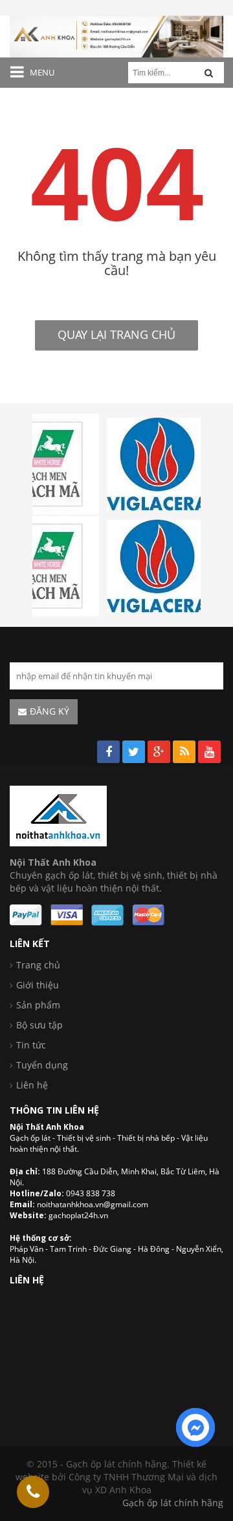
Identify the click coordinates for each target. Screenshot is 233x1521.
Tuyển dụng (42, 1065)
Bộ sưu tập (39, 1025)
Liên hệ (32, 1085)
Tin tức (31, 1045)
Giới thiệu (37, 985)
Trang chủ (38, 965)
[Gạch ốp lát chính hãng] (58, 815)
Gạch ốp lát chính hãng (172, 1502)
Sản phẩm (38, 1005)
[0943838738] (33, 1492)
